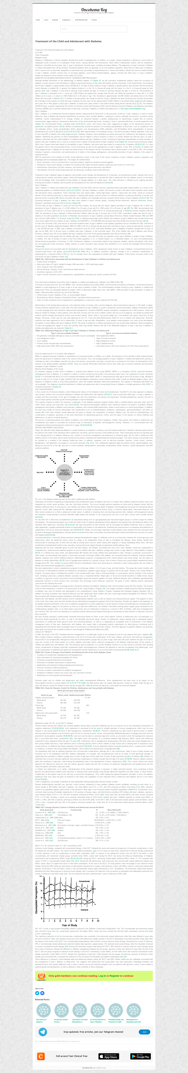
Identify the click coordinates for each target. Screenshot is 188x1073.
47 (76, 252)
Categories (66, 20)
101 (142, 787)
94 (88, 746)
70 (39, 553)
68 (54, 535)
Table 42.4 (90, 685)
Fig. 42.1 (90, 443)
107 (51, 828)
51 (132, 371)
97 (67, 754)
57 (110, 394)
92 (79, 741)
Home (38, 20)
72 (67, 645)
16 (82, 124)
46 (43, 246)
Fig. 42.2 (75, 861)
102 (53, 812)
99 (130, 759)
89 (69, 736)
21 (62, 132)
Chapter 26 (57, 387)
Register (55, 20)
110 (50, 835)
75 (73, 683)
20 (60, 132)
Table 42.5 (132, 789)
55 (106, 394)
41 (65, 216)
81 (55, 728)
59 (88, 425)
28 (78, 132)
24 (69, 132)
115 (124, 874)
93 (86, 746)
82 (58, 728)
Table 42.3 (134, 650)
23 (67, 132)
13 (140, 104)
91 (71, 738)
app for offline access (94, 1068)
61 (69, 525)
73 (68, 683)
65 (78, 530)
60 (90, 425)
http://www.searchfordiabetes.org (132, 109)
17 (84, 124)
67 (82, 530)
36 (77, 190)
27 (76, 132)
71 (151, 604)
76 (75, 683)
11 (136, 104)
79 (82, 683)
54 (144, 384)
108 (53, 830)
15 (79, 124)
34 (109, 183)
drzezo (52, 1041)
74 (70, 683)
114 (80, 858)
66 (80, 530)
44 (147, 221)
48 (78, 252)
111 (47, 797)
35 (111, 183)
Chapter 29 (76, 203)
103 (50, 815)
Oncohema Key (94, 9)
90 (71, 736)
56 (108, 394)
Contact (94, 20)
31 (141, 144)
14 (77, 124)
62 (71, 525)
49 (91, 326)
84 (62, 728)
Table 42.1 (85, 252)
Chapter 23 (39, 124)
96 (118, 749)
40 (128, 208)
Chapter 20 (96, 81)
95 (90, 746)
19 (63, 126)
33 (107, 183)
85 (94, 731)
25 (71, 132)
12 (138, 104)
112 (46, 820)
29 (136, 144)
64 (75, 530)
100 (124, 761)
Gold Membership (81, 20)
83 (60, 728)
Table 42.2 (69, 328)
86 (96, 731)
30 (139, 144)
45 (141, 223)
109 (51, 833)
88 (67, 736)
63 (73, 525)
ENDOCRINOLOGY (63, 1041)
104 (55, 818)
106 (54, 825)
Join (144, 1032)
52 (134, 371)
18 (61, 126)
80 (84, 683)
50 (71, 364)
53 (39, 377)
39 (147, 198)
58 (77, 405)
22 (64, 132)
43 (144, 221)
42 (78, 218)
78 (79, 683)
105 (102, 795)
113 (77, 858)
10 (133, 104)
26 (74, 132)
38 (57, 198)
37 (79, 190)
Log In (46, 20)
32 (143, 144)
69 (36, 553)
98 (142, 756)
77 (77, 683)
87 (99, 731)
